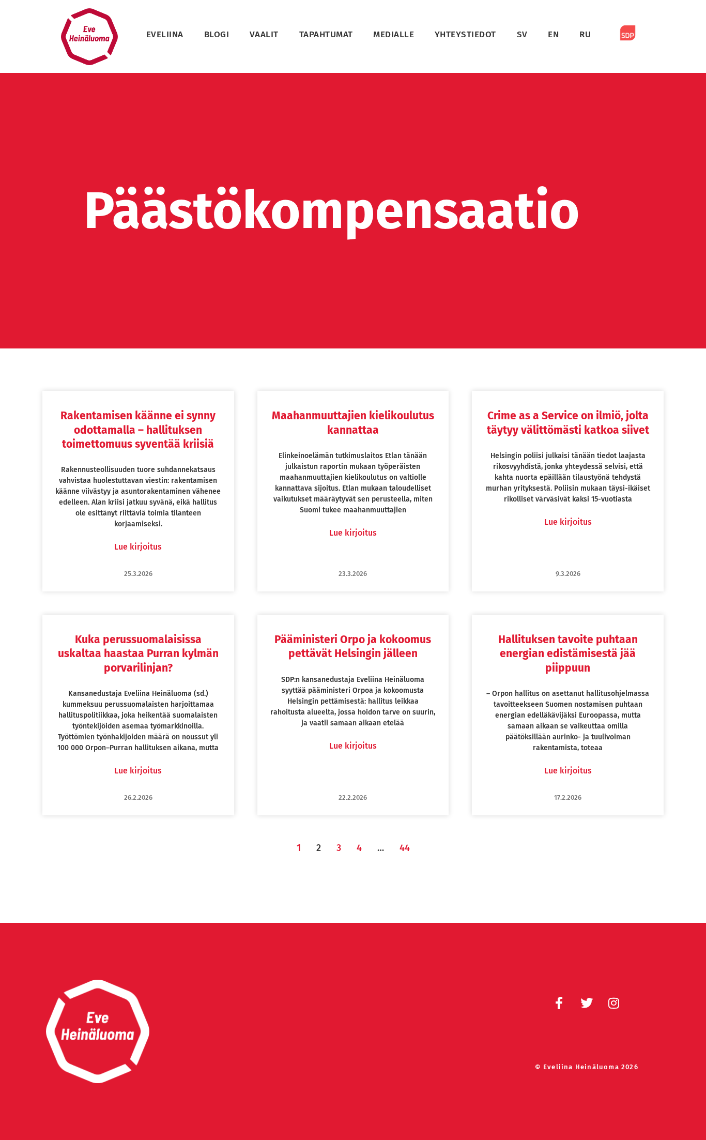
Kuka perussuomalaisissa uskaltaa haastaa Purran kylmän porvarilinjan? (138, 654)
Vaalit (264, 34)
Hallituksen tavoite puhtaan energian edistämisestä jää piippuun (568, 654)
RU (585, 34)
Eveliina (164, 34)
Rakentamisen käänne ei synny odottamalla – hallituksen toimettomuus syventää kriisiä (138, 430)
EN (553, 34)
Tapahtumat (326, 34)
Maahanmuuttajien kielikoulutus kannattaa (353, 422)
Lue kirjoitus (138, 547)
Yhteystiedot (465, 34)
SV (522, 34)
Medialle (393, 34)
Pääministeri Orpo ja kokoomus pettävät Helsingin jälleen (352, 646)
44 (405, 848)
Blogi (216, 34)
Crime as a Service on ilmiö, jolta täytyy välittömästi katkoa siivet (568, 422)
